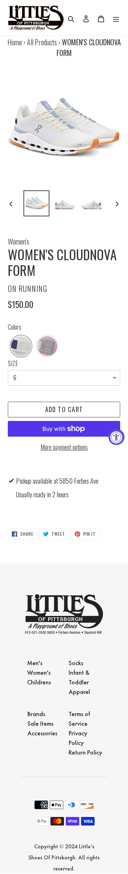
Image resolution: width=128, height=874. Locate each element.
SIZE (13, 363)
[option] (36, 203)
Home (14, 42)
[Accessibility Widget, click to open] (116, 437)
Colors (14, 326)
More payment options (64, 447)
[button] (21, 346)
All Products (42, 42)
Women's (18, 241)
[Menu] (115, 18)
